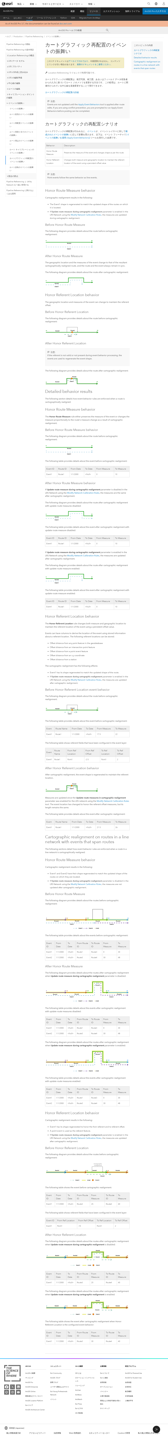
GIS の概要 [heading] (79, 1366)
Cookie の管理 (124, 1433)
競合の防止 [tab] (13, 176)
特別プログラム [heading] (130, 1366)
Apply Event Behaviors (89, 104)
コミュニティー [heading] (55, 1366)
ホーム (6, 18)
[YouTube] (18, 1392)
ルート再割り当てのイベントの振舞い (21, 133)
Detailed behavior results (145, 57)
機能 (82, 11)
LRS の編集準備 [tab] (15, 78)
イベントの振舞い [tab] (16, 103)
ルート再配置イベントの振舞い (21, 125)
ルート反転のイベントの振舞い (21, 169)
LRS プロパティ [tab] (15, 66)
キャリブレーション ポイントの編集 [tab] (20, 96)
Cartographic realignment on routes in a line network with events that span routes (147, 64)
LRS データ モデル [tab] (16, 61)
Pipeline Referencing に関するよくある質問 (20, 192)
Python (63, 18)
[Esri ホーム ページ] (7, 4)
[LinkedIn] (18, 1386)
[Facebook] (6, 1386)
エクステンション (111, 11)
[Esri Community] (6, 1392)
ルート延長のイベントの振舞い (21, 116)
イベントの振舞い (53, 36)
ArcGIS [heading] (28, 1366)
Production (18, 36)
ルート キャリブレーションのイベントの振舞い (22, 151)
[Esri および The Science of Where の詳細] (12, 1374)
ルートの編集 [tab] (14, 89)
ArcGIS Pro (8, 11)
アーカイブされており (78, 61)
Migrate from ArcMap (89, 18)
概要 (73, 11)
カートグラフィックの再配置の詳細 (62, 92)
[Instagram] (12, 1392)
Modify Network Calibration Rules (86, 215)
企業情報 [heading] (103, 1366)
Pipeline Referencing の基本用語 (20, 50)
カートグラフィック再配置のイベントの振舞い (21, 160)
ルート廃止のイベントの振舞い (21, 142)
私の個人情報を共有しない (149, 1433)
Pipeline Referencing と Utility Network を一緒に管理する (19, 183)
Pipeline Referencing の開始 (18, 44)
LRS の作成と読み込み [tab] (18, 72)
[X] (12, 1386)
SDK (73, 18)
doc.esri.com (65, 23)
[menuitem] (35, 1373)
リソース (94, 11)
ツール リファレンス (46, 18)
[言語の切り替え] (156, 3)
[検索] (148, 3)
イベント (91, 131)
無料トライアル (132, 11)
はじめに (18, 18)
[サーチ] (107, 30)
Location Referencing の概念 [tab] (21, 55)
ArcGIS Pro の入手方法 (155, 11)
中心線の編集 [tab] (14, 83)
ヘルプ (29, 18)
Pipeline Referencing (34, 36)
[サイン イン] (164, 4)
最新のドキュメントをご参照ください (93, 64)
